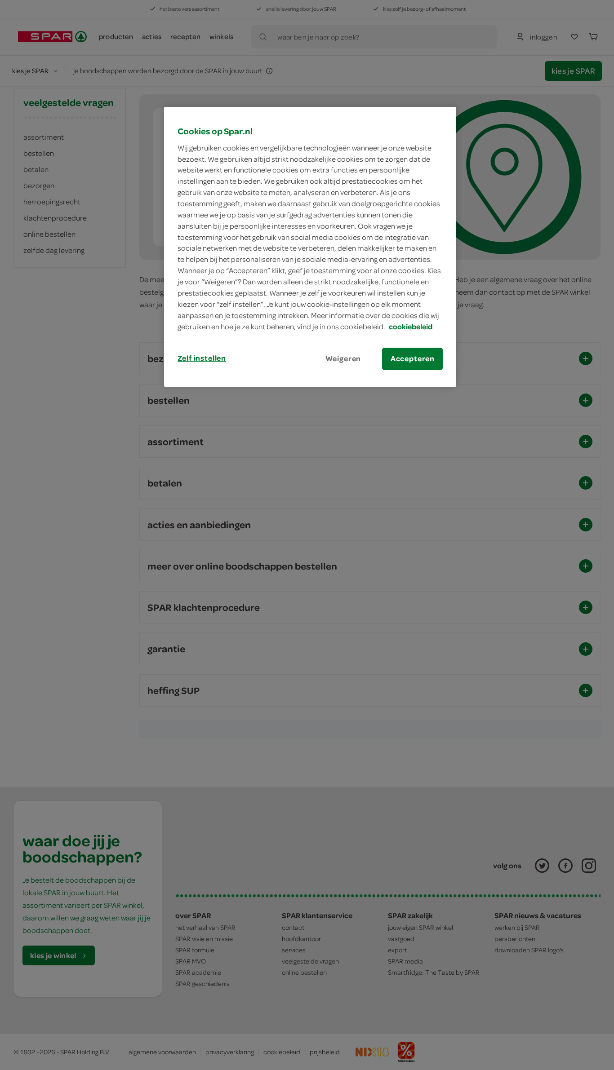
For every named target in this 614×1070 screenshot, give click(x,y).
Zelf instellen (202, 358)
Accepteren (413, 358)
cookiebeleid (410, 327)
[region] (310, 246)
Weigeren (343, 358)
